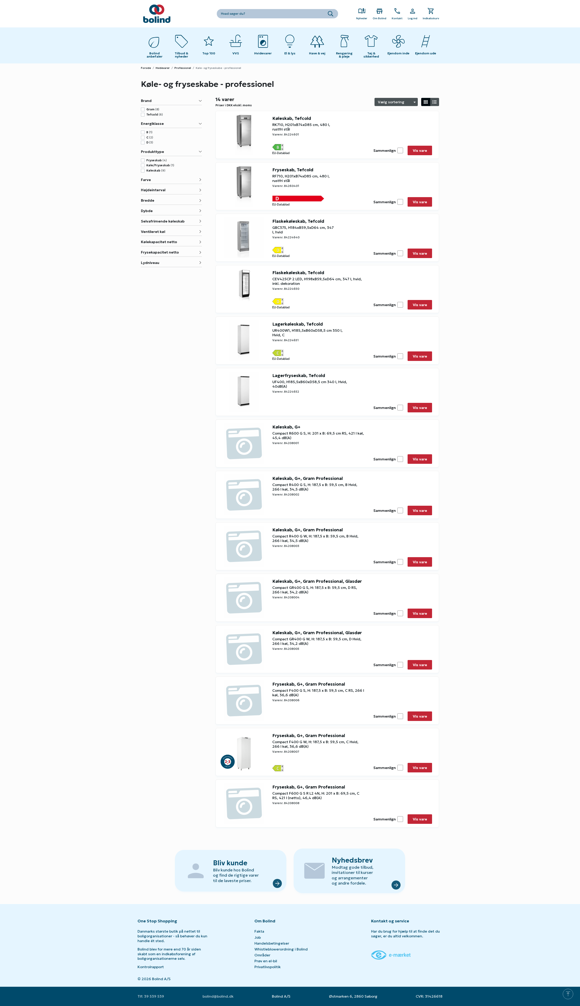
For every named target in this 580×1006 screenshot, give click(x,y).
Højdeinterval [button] (153, 190)
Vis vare (420, 150)
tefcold (154, 114)
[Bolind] (157, 14)
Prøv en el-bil (265, 961)
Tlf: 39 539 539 (151, 996)
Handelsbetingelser (271, 943)
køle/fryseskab (160, 165)
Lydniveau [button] (150, 262)
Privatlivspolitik (267, 967)
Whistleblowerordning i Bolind (281, 949)
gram (152, 109)
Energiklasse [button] (152, 123)
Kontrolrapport (151, 967)
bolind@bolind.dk (218, 996)
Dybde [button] (147, 210)
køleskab (155, 170)
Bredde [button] (147, 200)
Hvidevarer (163, 68)
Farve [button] (146, 179)
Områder (262, 955)
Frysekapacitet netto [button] (160, 252)
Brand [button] (146, 100)
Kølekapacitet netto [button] (159, 241)
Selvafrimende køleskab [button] (163, 221)
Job (257, 937)
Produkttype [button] (152, 151)
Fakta (259, 931)
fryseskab (156, 160)
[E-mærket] (391, 954)
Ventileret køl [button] (153, 231)
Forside (146, 68)
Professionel (182, 68)
